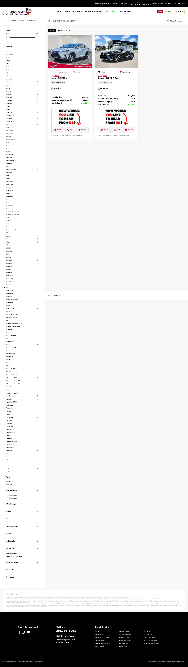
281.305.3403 (102, 3)
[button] (90, 51)
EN (161, 11)
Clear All (52, 30)
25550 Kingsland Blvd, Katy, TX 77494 (169, 3)
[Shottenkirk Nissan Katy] (17, 11)
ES (169, 11)
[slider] (8, 37)
